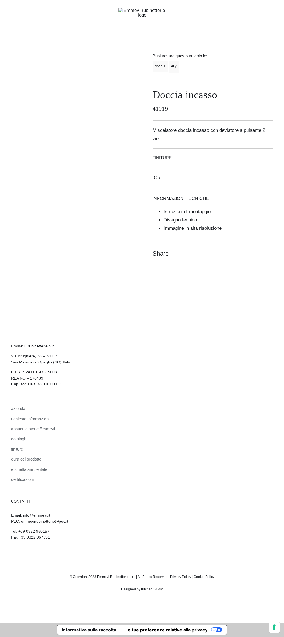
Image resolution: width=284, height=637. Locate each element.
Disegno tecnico (180, 220)
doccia (160, 66)
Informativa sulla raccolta (89, 630)
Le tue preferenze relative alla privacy (166, 630)
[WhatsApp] (258, 253)
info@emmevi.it (36, 515)
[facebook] (147, 552)
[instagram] (137, 552)
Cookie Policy (204, 577)
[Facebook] (248, 253)
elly (174, 66)
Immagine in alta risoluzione (193, 228)
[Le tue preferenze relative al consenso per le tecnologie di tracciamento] (274, 627)
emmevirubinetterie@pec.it (44, 521)
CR (157, 177)
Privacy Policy (180, 577)
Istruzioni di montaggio (187, 211)
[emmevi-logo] (142, 10)
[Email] (268, 253)
